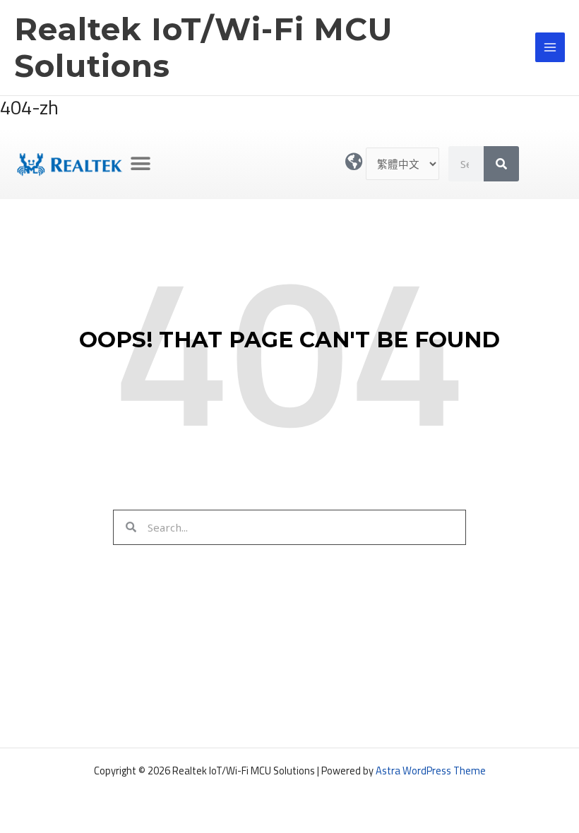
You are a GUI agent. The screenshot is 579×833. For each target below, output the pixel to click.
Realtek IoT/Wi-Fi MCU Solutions (203, 47)
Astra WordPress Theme (431, 770)
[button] (140, 164)
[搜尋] (501, 163)
